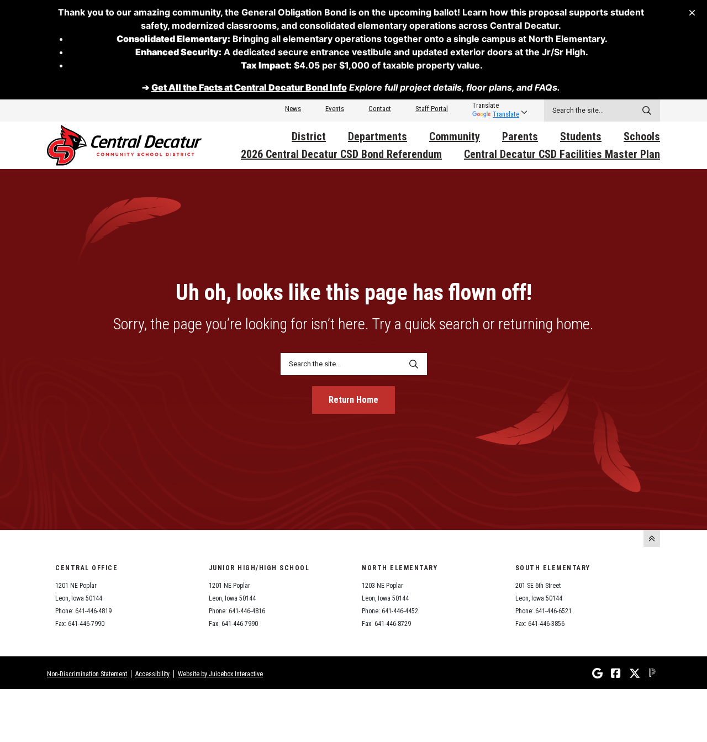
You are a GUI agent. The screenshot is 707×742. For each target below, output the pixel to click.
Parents (520, 136)
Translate (506, 114)
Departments (377, 136)
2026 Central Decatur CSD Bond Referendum (341, 154)
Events (334, 108)
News (293, 108)
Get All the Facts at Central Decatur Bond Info (249, 87)
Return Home (353, 399)
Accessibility (152, 674)
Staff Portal (431, 108)
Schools (642, 136)
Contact (379, 108)
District (309, 136)
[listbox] (495, 105)
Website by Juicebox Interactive (220, 674)
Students (581, 136)
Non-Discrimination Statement (87, 674)
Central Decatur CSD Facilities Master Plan (562, 154)
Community (454, 136)
